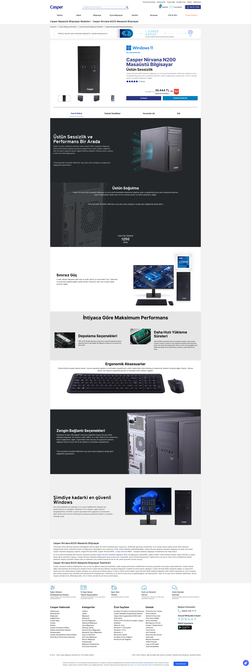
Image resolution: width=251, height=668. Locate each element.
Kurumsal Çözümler (149, 2)
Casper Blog (171, 2)
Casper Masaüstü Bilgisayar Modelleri (91, 27)
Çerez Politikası (141, 655)
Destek (189, 2)
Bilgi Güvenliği (151, 655)
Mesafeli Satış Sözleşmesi (181, 655)
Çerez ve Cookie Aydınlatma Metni (141, 665)
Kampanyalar (161, 2)
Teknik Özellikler (112, 113)
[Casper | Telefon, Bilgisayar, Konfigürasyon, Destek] (64, 7)
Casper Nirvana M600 (124, 551)
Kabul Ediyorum (181, 664)
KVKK (134, 655)
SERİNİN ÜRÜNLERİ (180, 98)
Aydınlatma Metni (195, 655)
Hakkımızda (197, 2)
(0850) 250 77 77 (189, 611)
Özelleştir (143, 98)
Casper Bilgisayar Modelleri (67, 27)
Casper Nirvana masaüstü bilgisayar (109, 555)
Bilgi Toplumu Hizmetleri (164, 655)
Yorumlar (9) (149, 113)
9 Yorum (142, 81)
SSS (178, 113)
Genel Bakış (76, 113)
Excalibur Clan (181, 2)
